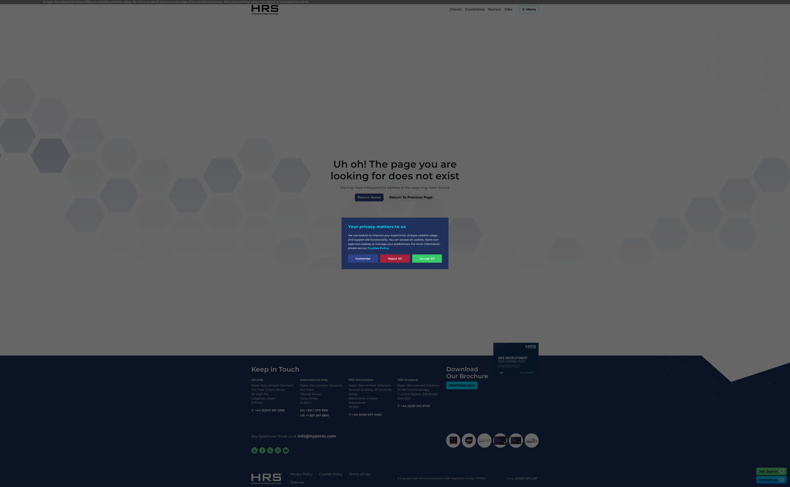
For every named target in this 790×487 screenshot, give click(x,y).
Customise (363, 258)
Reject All (395, 258)
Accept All (427, 258)
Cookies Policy (378, 248)
